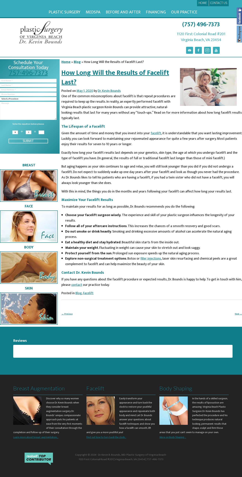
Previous (67, 314)
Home (203, 3)
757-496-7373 (28, 73)
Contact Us (218, 3)
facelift (156, 133)
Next (238, 314)
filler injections (150, 258)
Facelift (88, 293)
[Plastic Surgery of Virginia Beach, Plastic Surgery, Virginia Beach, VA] (192, 459)
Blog (77, 62)
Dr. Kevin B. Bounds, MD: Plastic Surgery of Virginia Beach (132, 454)
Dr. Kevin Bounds (109, 91)
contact (76, 285)
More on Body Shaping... (172, 437)
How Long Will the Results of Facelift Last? (115, 77)
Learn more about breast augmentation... (35, 437)
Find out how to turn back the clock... (106, 437)
